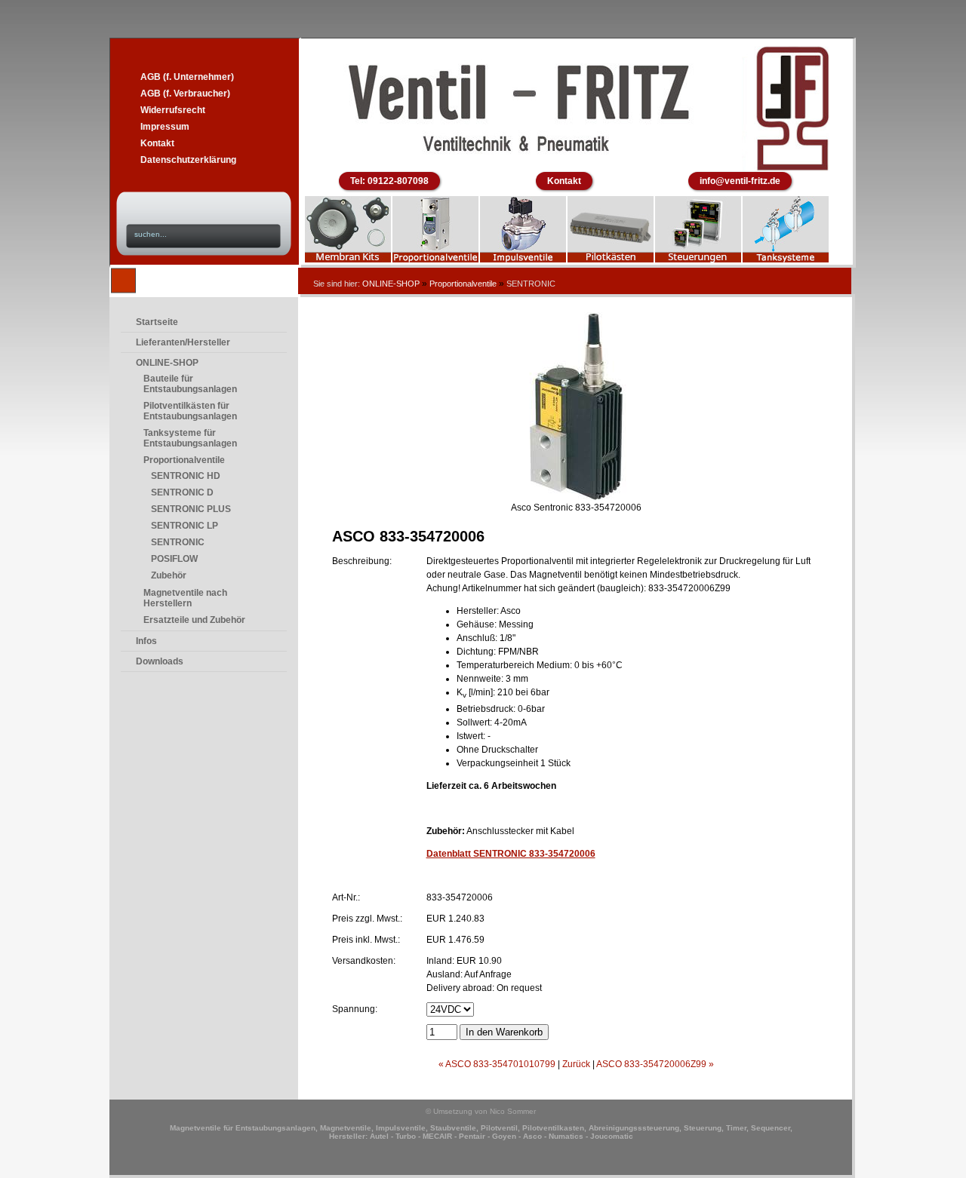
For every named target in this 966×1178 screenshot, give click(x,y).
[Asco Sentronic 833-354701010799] (575, 497)
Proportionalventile (463, 283)
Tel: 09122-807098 (389, 181)
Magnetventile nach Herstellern (185, 598)
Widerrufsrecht (172, 110)
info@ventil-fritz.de (740, 181)
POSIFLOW (174, 559)
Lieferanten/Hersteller (183, 342)
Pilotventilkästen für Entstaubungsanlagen (190, 411)
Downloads (159, 661)
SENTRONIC (178, 542)
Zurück (576, 1064)
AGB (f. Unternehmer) (187, 77)
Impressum (164, 126)
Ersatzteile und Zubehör (194, 620)
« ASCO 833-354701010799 (496, 1064)
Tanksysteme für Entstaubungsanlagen (190, 438)
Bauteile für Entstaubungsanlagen (190, 383)
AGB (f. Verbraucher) (185, 93)
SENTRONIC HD (185, 476)
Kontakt (157, 143)
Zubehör (168, 575)
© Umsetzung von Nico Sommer (481, 1111)
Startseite (157, 322)
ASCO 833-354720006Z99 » (655, 1064)
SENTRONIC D (182, 492)
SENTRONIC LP (184, 525)
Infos (146, 641)
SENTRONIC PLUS (191, 509)
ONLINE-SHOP (391, 283)
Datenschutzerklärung (188, 160)
